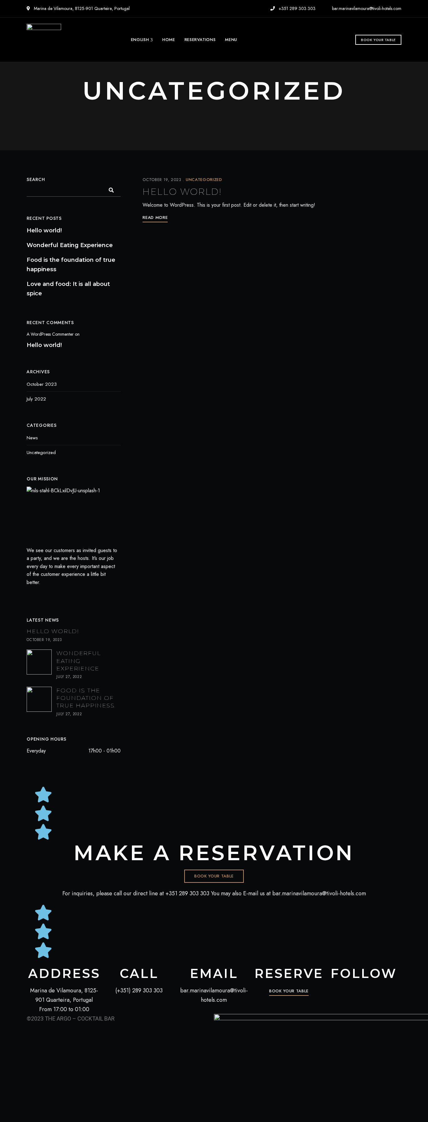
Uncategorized (204, 180)
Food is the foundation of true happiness (71, 264)
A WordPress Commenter (50, 334)
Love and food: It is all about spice (68, 289)
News (32, 437)
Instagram (369, 989)
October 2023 (42, 384)
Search (36, 179)
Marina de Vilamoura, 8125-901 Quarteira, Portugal (81, 8)
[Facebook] (29, 595)
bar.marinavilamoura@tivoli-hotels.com (366, 8)
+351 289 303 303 (296, 8)
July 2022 (36, 399)
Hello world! (182, 191)
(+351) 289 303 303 (139, 990)
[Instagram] (40, 595)
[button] (378, 40)
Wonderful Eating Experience (70, 245)
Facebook (358, 989)
